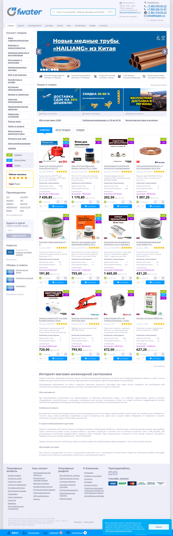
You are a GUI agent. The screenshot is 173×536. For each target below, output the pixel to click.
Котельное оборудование (15, 88)
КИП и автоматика (17, 75)
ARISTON (23, 204)
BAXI (22, 210)
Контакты (103, 26)
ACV (8, 197)
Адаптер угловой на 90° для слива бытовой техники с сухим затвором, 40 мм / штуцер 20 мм (53, 320)
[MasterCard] (132, 483)
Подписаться (18, 235)
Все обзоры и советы (15, 294)
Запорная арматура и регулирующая (18, 53)
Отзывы (92, 26)
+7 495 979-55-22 (157, 6)
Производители (34, 26)
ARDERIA (9, 204)
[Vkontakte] (110, 473)
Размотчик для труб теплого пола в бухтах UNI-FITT (51, 167)
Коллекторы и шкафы (15, 80)
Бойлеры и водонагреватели (16, 46)
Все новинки (159, 366)
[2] (44, 70)
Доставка (49, 26)
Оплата (60, 26)
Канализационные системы (17, 68)
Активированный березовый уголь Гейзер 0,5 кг (148, 243)
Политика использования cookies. (118, 531)
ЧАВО (69, 26)
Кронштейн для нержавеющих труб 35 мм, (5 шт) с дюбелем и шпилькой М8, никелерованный (117, 244)
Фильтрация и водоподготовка (16, 132)
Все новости (11, 259)
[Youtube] (115, 473)
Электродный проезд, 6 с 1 (130, 12)
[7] (57, 70)
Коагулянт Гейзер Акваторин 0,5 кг (52, 243)
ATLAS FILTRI (25, 207)
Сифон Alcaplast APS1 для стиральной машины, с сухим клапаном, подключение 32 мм (117, 320)
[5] (52, 70)
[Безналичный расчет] (160, 483)
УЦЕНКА (12, 148)
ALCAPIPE (24, 197)
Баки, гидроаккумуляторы (18, 39)
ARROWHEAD (11, 207)
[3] (46, 70)
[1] (41, 70)
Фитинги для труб (17, 138)
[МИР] (122, 483)
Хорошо (159, 527)
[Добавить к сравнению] (41, 206)
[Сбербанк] (151, 483)
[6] (55, 70)
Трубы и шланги (16, 126)
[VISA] (112, 483)
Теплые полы (14, 121)
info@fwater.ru (156, 15)
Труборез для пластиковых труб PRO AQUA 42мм (84, 319)
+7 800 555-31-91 (157, 9)
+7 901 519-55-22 (157, 12)
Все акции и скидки (159, 85)
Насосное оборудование (15, 100)
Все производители (14, 215)
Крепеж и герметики (18, 94)
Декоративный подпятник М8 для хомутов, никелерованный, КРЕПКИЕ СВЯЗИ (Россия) (117, 168)
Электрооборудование (19, 143)
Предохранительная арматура (18, 107)
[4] (49, 70)
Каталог (21, 26)
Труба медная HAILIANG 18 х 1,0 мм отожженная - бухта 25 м (149, 167)
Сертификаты (80, 26)
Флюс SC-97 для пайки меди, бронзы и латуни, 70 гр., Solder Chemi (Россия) (84, 168)
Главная (10, 26)
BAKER (9, 210)
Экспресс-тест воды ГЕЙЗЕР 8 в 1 (149, 318)
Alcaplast (10, 200)
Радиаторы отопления (13, 115)
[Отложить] (46, 206)
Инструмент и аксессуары (15, 61)
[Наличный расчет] (141, 483)
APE (21, 200)
